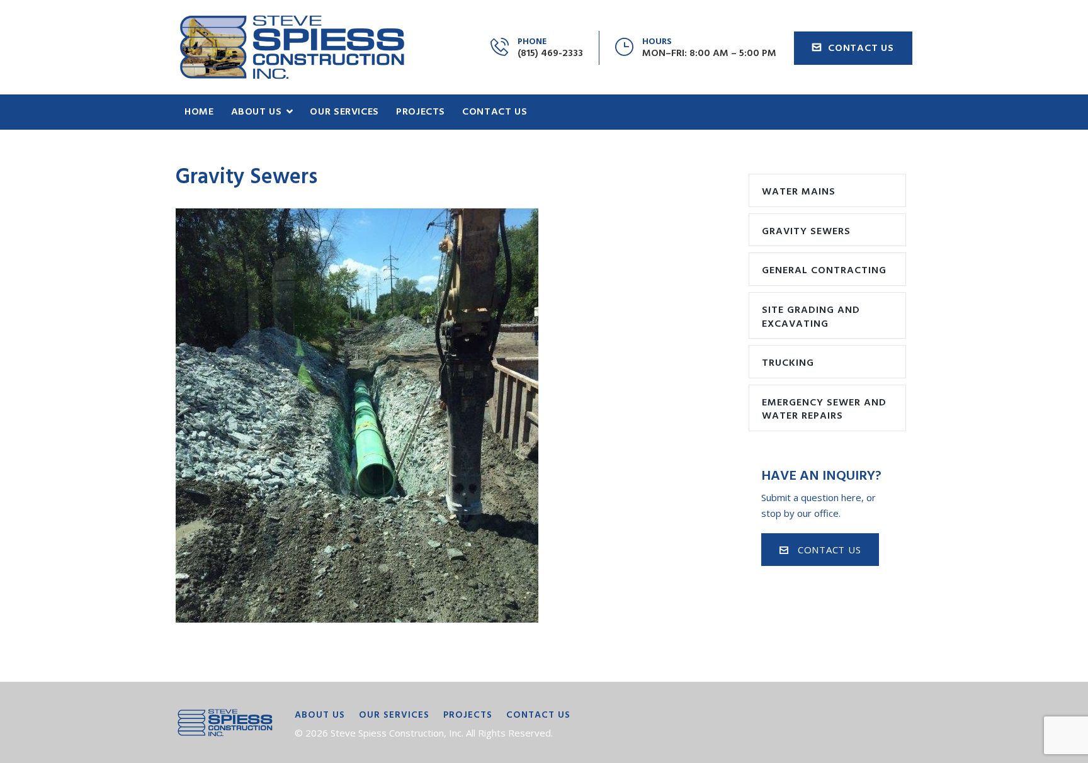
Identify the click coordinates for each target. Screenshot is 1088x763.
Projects (467, 715)
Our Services (394, 715)
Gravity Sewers (806, 231)
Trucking (788, 363)
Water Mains (799, 192)
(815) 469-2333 (550, 53)
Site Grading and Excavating (811, 317)
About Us (320, 715)
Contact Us (861, 48)
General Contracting (824, 271)
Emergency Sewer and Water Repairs (824, 410)
